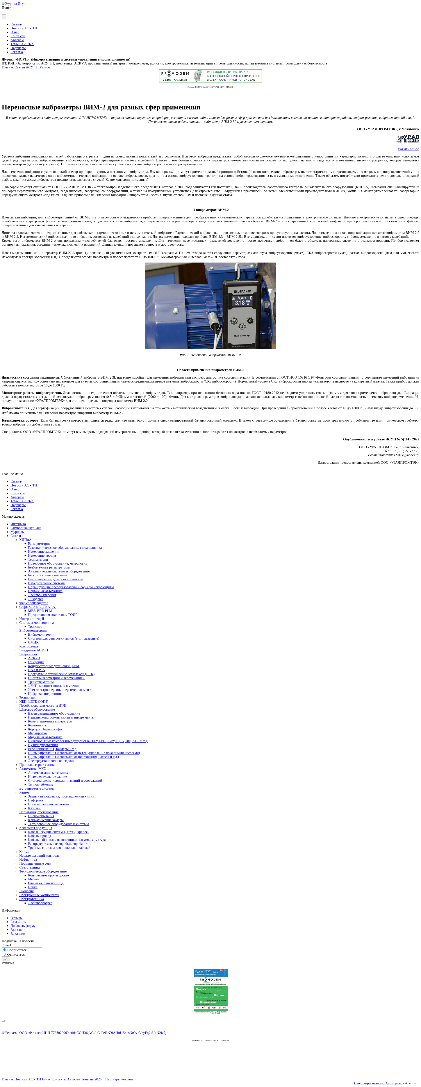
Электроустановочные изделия (51, 761)
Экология (26, 891)
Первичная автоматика (45, 591)
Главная (8, 67)
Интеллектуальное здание (47, 776)
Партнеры (18, 505)
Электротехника (31, 899)
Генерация (36, 662)
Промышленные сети (35, 863)
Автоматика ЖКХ (32, 769)
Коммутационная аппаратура (50, 721)
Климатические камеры (46, 820)
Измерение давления (43, 551)
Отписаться (16, 954)
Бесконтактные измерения (47, 575)
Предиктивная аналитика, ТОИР (52, 615)
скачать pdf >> (408, 149)
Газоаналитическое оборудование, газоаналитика (65, 547)
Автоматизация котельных (48, 772)
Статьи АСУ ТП (26, 67)
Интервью (18, 524)
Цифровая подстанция (45, 693)
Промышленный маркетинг (49, 804)
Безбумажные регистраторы (49, 567)
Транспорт (36, 626)
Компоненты (37, 725)
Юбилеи (34, 808)
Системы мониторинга (36, 622)
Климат (25, 851)
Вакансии (18, 933)
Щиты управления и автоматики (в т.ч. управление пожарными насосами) (84, 753)
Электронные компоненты (39, 895)
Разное (45, 67)
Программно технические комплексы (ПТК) (61, 674)
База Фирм (19, 922)
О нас (15, 489)
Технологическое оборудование (43, 871)
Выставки (18, 929)
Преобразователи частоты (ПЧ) (42, 705)
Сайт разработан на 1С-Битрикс (378, 1083)
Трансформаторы (41, 682)
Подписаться (17, 950)
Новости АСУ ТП (24, 485)
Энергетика (28, 654)
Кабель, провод (39, 836)
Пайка (32, 887)
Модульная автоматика (45, 737)
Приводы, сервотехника (37, 765)
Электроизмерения (42, 595)
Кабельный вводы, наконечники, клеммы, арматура (67, 840)
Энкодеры (35, 599)
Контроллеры (29, 646)
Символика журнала (26, 528)
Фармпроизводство (33, 603)
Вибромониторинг (33, 630)
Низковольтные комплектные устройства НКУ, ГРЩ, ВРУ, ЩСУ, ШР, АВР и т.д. (88, 741)
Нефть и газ (28, 859)
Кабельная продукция (35, 828)
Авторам (17, 497)
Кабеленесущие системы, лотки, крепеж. (58, 832)
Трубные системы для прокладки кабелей (59, 847)
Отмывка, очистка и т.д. (46, 883)
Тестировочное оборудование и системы (58, 824)
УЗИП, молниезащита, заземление (53, 686)
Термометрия (38, 559)
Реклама (17, 509)
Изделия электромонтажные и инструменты (61, 717)
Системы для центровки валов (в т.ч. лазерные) (63, 638)
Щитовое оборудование (37, 709)
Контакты (18, 493)
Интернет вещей (31, 618)
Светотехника (29, 867)
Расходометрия (39, 543)
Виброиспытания (41, 816)
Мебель (33, 879)
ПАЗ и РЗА (36, 670)
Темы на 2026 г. (22, 501)
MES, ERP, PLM (40, 611)
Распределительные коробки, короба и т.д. (59, 844)
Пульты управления (43, 745)
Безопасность (29, 697)
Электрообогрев (40, 903)
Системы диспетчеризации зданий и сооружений (65, 780)
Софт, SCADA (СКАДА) (37, 607)
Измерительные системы (46, 583)
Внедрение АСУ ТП (34, 650)
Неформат (35, 800)
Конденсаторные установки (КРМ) (54, 666)
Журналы (18, 532)
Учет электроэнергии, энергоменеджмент (59, 690)
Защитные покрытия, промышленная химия (61, 796)
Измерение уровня (42, 555)
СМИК (33, 642)
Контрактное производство (48, 875)
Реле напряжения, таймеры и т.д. (52, 749)
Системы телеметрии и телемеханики (56, 678)
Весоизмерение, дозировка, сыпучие (55, 579)
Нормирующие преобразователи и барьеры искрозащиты (71, 587)
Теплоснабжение (40, 784)
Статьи (16, 536)
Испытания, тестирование (39, 812)
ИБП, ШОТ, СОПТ (33, 701)
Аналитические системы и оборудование (59, 571)
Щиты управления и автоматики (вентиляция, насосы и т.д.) (73, 757)
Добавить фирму (23, 926)
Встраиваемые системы (37, 788)
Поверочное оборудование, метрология (57, 563)
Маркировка (37, 733)
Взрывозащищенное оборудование (54, 713)
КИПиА (25, 540)
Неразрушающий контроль (39, 855)
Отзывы (17, 918)
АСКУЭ (34, 658)
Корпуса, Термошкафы (45, 729)
